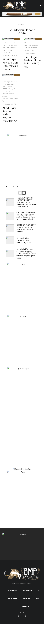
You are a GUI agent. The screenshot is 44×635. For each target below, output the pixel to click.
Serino (11, 98)
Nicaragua (6, 52)
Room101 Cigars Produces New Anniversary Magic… (24, 240)
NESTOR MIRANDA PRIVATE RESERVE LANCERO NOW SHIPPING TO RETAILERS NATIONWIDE (26, 202)
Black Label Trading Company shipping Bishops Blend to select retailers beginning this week (26, 253)
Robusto (14, 52)
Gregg (4, 86)
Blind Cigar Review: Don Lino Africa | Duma (10, 64)
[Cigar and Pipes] (22, 368)
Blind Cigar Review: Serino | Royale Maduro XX (9, 114)
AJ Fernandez (7, 43)
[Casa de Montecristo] (22, 469)
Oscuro (5, 98)
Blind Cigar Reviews (9, 45)
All (14, 43)
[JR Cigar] (22, 316)
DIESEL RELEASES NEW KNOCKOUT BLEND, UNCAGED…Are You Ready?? (25, 228)
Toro (4, 101)
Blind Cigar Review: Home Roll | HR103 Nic (32, 62)
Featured (5, 48)
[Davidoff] (22, 13)
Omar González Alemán (8, 95)
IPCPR (4, 50)
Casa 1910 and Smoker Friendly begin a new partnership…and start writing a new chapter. (25, 216)
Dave (4, 84)
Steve (16, 98)
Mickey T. (11, 89)
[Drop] (22, 264)
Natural (11, 50)
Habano (13, 48)
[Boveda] (22, 534)
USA (31, 50)
